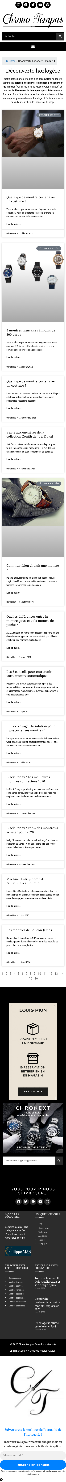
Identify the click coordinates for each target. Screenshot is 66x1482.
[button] (33, 46)
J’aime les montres (13, 1227)
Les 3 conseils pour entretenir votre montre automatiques (29, 674)
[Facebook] (26, 5)
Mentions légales (38, 1350)
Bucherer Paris (10, 94)
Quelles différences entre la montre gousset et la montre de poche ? (30, 621)
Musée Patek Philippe (47, 86)
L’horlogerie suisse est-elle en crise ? (47, 1324)
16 (36, 978)
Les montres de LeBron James (29, 930)
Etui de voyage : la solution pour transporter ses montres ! (30, 728)
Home (12, 61)
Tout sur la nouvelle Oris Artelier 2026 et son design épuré (47, 1281)
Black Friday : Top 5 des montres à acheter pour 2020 (32, 830)
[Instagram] (18, 5)
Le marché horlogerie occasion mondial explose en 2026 (47, 1304)
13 (56, 973)
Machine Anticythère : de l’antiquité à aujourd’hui (25, 881)
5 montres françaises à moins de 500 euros (30, 332)
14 (61, 973)
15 (30, 978)
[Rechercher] (60, 36)
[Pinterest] (47, 5)
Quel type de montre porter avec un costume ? (31, 199)
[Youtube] (40, 5)
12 (50, 973)
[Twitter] (33, 5)
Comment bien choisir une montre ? (32, 568)
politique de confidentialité (46, 1471)
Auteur (52, 1350)
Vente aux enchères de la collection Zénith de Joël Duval (29, 434)
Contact (23, 1350)
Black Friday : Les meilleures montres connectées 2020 (28, 779)
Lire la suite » (13, 224)
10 (39, 973)
